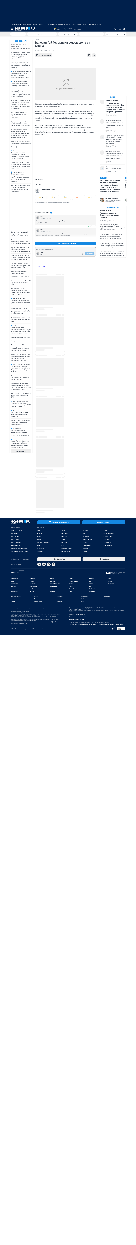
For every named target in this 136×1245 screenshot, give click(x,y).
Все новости (21, 41)
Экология (107, 487)
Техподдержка (15, 492)
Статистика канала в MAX (19, 498)
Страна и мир (108, 484)
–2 (93, 239)
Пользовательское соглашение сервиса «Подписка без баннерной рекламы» (89, 569)
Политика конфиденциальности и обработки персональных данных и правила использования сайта (96, 572)
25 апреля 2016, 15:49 (41, 50)
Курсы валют (77, 24)
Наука (63, 492)
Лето (63, 487)
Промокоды (92, 24)
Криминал (64, 481)
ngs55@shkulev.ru (31, 567)
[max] (49, 511)
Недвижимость (16, 24)
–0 (93, 226)
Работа (85, 490)
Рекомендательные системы (76, 566)
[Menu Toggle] (12, 29)
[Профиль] (124, 29)
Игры (99, 24)
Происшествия (87, 487)
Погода (35, 24)
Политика (86, 484)
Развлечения (87, 492)
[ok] (53, 511)
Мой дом (64, 490)
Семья (85, 498)
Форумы (42, 24)
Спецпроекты (108, 492)
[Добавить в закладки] (89, 55)
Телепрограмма (51, 24)
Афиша (60, 24)
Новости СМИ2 (40, 266)
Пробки (68, 29)
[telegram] (39, 511)
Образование (65, 498)
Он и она (85, 478)
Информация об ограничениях (77, 561)
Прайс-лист (14, 481)
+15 (88, 239)
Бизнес (39, 481)
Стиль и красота (109, 481)
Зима (63, 478)
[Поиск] (115, 29)
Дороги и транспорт (43, 490)
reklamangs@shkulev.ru (75, 556)
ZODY (84, 24)
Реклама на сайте (16, 478)
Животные (40, 495)
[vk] (44, 511)
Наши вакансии (16, 490)
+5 (88, 226)
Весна (39, 484)
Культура (64, 484)
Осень (85, 481)
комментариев (45, 55)
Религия (85, 495)
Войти (41, 254)
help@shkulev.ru (23, 570)
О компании (15, 484)
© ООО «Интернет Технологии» (40, 576)
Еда (38, 492)
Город (39, 487)
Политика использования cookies (78, 564)
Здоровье (40, 498)
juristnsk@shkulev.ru (53, 569)
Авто (39, 478)
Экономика (107, 490)
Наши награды (15, 487)
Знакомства (27, 24)
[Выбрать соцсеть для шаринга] (94, 55)
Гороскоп (67, 24)
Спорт (105, 478)
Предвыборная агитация (19, 495)
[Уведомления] (120, 29)
